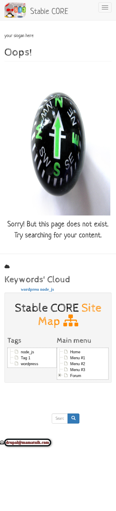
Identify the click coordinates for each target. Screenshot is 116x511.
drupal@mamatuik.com (27, 442)
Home (75, 352)
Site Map (69, 314)
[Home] (15, 10)
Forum (75, 375)
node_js (47, 289)
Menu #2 (77, 364)
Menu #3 (77, 370)
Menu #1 (77, 358)
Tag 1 (25, 358)
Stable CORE (49, 10)
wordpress (30, 289)
